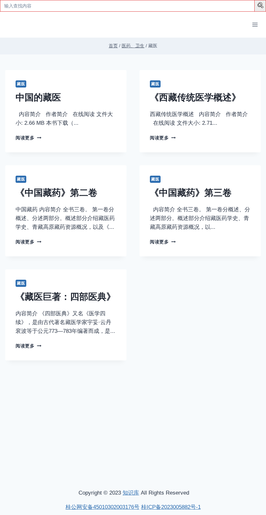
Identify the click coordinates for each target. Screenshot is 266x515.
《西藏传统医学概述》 (195, 97)
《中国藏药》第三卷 (191, 193)
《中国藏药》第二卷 (56, 193)
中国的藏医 (38, 97)
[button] (261, 6)
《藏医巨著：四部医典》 (65, 297)
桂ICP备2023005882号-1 (171, 507)
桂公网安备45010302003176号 (102, 507)
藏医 (21, 84)
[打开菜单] (255, 24)
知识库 (131, 493)
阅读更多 (27, 137)
